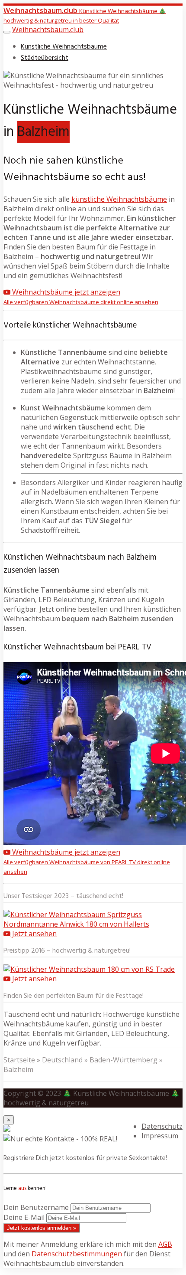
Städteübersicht (44, 58)
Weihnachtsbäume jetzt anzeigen (80, 296)
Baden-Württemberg (123, 1060)
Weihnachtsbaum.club (47, 29)
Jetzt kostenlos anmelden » (41, 1228)
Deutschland (62, 1060)
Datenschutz (162, 1126)
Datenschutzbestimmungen (77, 1254)
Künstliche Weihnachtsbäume (64, 46)
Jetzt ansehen (33, 933)
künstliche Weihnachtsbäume (119, 199)
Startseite (19, 1060)
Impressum (159, 1136)
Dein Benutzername (36, 1207)
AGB (165, 1244)
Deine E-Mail (24, 1217)
